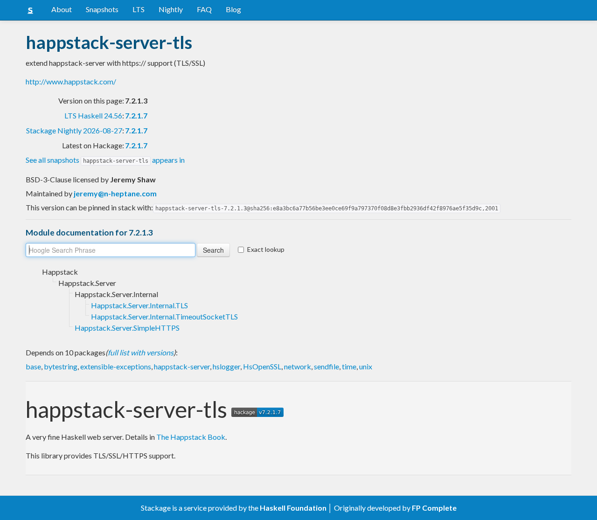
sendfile (326, 366)
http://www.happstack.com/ (71, 81)
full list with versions (141, 352)
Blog (233, 9)
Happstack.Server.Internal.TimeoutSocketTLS (164, 316)
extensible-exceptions (115, 366)
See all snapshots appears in (105, 159)
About (61, 9)
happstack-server (182, 366)
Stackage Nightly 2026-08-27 (74, 130)
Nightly (171, 9)
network (297, 366)
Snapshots (102, 9)
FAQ (204, 9)
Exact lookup (266, 249)
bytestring (60, 366)
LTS (138, 9)
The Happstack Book (190, 436)
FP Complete (434, 507)
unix (365, 366)
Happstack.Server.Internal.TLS (139, 305)
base (33, 366)
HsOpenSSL (262, 366)
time (349, 366)
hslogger (226, 366)
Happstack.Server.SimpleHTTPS (127, 327)
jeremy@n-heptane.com (115, 193)
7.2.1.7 (136, 115)
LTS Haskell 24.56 (93, 115)
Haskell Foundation (293, 507)
